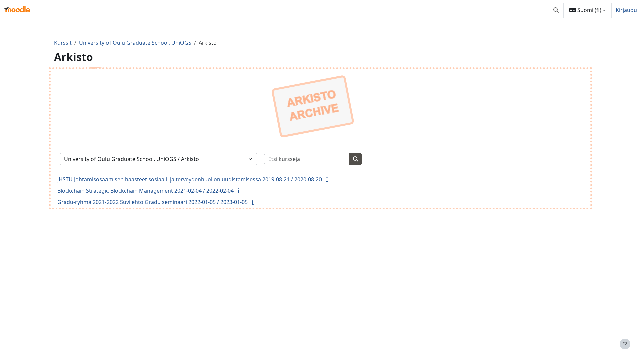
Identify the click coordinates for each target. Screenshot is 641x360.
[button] (556, 10)
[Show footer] (625, 344)
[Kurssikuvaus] (328, 179)
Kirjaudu (626, 10)
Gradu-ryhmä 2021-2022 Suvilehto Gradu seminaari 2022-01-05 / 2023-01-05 (152, 202)
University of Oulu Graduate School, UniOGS (135, 42)
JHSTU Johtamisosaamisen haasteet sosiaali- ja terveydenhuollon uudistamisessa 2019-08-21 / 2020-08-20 (189, 179)
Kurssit (63, 42)
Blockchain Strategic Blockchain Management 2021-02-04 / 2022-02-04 (145, 190)
